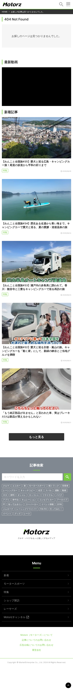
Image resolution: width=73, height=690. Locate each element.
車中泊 (15, 499)
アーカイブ (62, 499)
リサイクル (47, 495)
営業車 (65, 485)
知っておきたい (15, 504)
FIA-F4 (43, 509)
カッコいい (34, 495)
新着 (6, 575)
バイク (59, 495)
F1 (4, 504)
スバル (48, 490)
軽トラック (54, 485)
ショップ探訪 (11, 600)
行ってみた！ (56, 509)
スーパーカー (32, 504)
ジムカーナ (8, 509)
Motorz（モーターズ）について (36, 634)
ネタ (5, 495)
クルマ (6, 485)
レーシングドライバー (26, 509)
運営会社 (36, 650)
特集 (5, 170)
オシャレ (22, 495)
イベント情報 (47, 504)
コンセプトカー (46, 499)
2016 (59, 504)
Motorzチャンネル (14, 617)
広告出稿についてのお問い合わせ (36, 645)
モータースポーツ (37, 485)
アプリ (6, 499)
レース (27, 513)
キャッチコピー (28, 490)
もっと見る (36, 437)
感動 (57, 490)
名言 (40, 490)
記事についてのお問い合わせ (36, 640)
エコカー (16, 485)
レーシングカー (10, 490)
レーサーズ (10, 608)
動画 (64, 490)
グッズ (17, 513)
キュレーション (29, 499)
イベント (7, 513)
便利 (12, 495)
